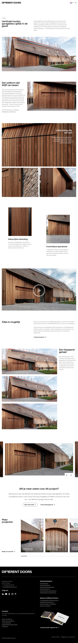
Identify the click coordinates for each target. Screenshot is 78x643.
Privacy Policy (56, 637)
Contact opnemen (40, 337)
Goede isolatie (44, 604)
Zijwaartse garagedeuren (47, 587)
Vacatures (5, 626)
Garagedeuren (44, 583)
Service (42, 606)
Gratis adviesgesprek (47, 504)
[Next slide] (71, 475)
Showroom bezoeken (8, 621)
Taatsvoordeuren (45, 589)
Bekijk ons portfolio (9, 551)
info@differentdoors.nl (10, 587)
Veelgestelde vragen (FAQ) (9, 624)
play (39, 289)
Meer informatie (30, 504)
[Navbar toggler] (75, 3)
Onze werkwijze (6, 623)
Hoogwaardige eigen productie (49, 600)
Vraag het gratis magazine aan (50, 627)
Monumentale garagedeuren (48, 591)
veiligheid (53, 604)
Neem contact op (7, 619)
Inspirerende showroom (47, 602)
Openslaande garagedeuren (48, 593)
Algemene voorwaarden (68, 637)
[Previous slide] (67, 475)
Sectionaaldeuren (45, 585)
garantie (48, 606)
